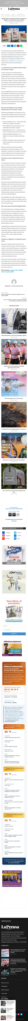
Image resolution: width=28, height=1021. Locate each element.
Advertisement (14, 3)
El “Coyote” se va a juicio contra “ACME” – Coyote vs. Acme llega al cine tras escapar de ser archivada (18, 970)
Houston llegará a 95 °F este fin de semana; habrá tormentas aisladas (18, 951)
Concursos (4, 997)
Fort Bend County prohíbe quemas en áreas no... (14, 429)
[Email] (18, 5)
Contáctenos (21, 3)
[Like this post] (9, 46)
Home (2, 14)
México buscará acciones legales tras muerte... (10, 1002)
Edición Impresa (7, 3)
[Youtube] (16, 5)
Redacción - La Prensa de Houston (16, 21)
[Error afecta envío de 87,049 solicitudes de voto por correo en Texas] (14, 476)
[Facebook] (9, 5)
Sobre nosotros (5, 982)
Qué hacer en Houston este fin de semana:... (14, 460)
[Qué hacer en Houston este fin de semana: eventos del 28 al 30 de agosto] (14, 445)
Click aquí (14, 521)
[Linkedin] (14, 5)
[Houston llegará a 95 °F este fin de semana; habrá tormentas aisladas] (14, 384)
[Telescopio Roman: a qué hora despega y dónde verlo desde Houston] (14, 321)
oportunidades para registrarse (14, 60)
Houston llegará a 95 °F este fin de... (14, 398)
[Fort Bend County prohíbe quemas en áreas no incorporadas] (14, 414)
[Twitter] (11, 5)
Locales (13, 14)
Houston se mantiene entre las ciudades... (10, 1016)
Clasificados (4, 986)
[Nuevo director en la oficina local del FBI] (3, 1010)
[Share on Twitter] (15, 46)
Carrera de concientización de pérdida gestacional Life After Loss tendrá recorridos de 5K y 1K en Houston (18, 961)
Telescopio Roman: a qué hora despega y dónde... (14, 335)
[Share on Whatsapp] (21, 46)
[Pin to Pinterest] (18, 46)
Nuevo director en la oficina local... (10, 1009)
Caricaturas (4, 993)
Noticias (7, 14)
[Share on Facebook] (12, 46)
